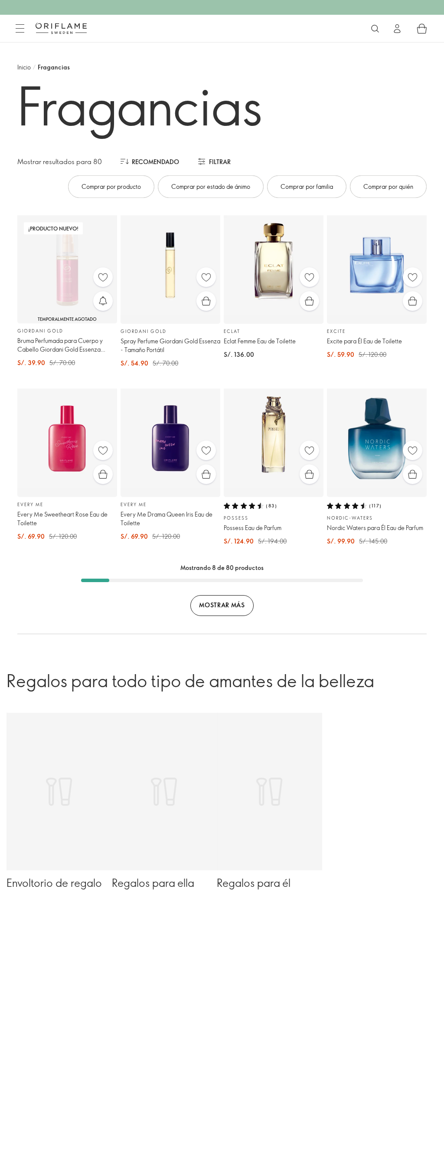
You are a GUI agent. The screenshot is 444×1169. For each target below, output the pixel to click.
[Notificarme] (103, 301)
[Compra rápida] (206, 301)
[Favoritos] (103, 277)
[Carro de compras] (422, 29)
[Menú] (20, 29)
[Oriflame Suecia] (61, 28)
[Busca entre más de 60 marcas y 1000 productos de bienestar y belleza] (375, 28)
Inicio (24, 67)
